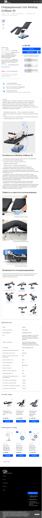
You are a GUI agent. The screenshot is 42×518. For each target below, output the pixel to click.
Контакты (5, 486)
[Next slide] (39, 410)
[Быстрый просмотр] (12, 399)
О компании (5, 483)
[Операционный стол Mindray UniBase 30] (21, 30)
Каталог (4, 475)
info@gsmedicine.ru (33, 499)
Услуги (4, 479)
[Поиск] (37, 1)
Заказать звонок (32, 497)
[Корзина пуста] (40, 1)
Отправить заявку (33, 493)
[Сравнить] (39, 52)
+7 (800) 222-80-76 (33, 496)
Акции (4, 490)
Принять (37, 514)
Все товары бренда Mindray (12, 71)
